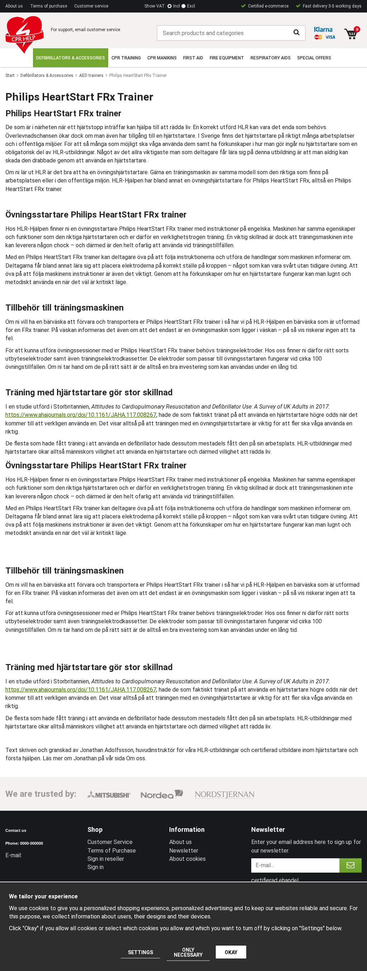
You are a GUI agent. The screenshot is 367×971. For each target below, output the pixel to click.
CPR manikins (162, 57)
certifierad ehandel (275, 880)
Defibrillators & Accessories (70, 57)
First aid (193, 57)
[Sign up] (350, 865)
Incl (176, 6)
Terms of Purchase (111, 850)
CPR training (126, 57)
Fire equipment (227, 57)
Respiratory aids (271, 57)
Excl (191, 6)
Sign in (95, 867)
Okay (231, 952)
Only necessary (188, 952)
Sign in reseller (105, 858)
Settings (140, 952)
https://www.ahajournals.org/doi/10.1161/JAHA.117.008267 (80, 414)
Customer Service (110, 842)
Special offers (314, 57)
